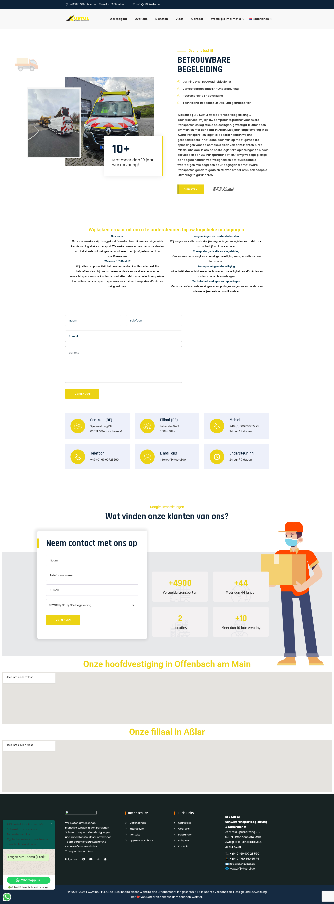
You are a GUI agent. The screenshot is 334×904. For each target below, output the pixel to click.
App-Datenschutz (141, 840)
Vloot (179, 19)
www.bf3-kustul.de (242, 869)
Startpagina (118, 19)
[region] (167, 893)
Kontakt (135, 834)
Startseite (185, 823)
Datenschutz (138, 823)
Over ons (141, 19)
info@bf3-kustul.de (242, 864)
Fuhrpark (183, 840)
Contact (197, 19)
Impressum (137, 828)
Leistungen (185, 834)
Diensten (161, 19)
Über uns (184, 828)
